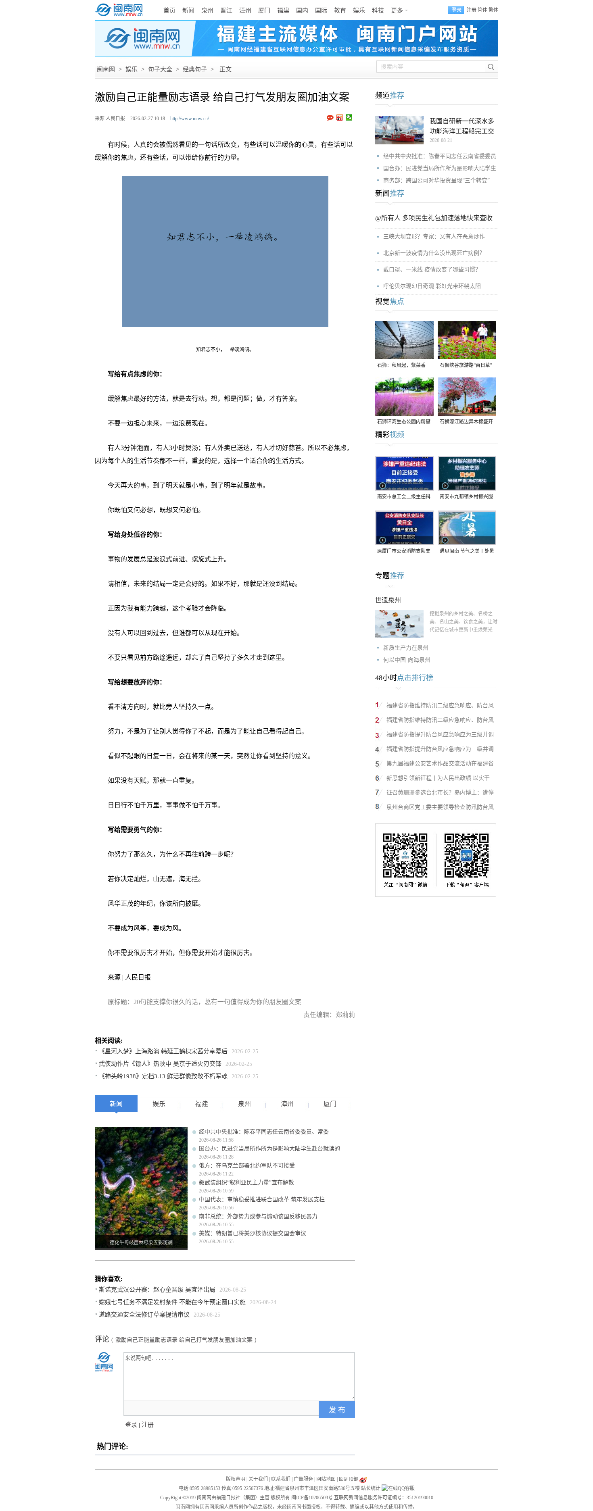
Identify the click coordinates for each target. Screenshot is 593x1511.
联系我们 (280, 1479)
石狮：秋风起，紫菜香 (401, 365)
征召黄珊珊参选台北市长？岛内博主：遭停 (440, 793)
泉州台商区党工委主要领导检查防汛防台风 (440, 807)
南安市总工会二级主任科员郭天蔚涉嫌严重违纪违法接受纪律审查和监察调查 (403, 497)
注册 (471, 10)
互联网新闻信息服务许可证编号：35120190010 (383, 1498)
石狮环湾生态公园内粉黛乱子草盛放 (403, 422)
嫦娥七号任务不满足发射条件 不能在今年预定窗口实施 (172, 1302)
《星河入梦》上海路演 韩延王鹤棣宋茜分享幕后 (163, 1051)
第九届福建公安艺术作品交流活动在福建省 (440, 764)
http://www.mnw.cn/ (189, 118)
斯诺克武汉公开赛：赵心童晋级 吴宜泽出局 (157, 1289)
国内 (302, 10)
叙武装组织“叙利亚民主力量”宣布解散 (246, 1183)
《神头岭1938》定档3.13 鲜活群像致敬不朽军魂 (163, 1076)
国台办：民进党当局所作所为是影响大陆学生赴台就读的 (269, 1149)
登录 (131, 1424)
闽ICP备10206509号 (312, 1498)
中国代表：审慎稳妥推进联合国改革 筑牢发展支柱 (262, 1199)
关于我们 (258, 1479)
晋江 (226, 10)
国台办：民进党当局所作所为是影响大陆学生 (439, 168)
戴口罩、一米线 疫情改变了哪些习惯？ (432, 270)
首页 (169, 10)
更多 (397, 10)
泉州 (207, 10)
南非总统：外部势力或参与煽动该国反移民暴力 (258, 1216)
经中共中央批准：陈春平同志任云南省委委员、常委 (264, 1132)
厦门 (264, 10)
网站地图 (326, 1479)
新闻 (188, 10)
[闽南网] (121, 10)
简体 (482, 10)
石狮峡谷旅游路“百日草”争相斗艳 (466, 366)
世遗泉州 (388, 600)
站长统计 (370, 1488)
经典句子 (195, 69)
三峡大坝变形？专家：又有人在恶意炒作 (434, 236)
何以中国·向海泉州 (406, 660)
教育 (340, 10)
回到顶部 (348, 1479)
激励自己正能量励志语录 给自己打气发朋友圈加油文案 (184, 1340)
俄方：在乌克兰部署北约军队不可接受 (247, 1166)
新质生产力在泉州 (405, 648)
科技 (378, 10)
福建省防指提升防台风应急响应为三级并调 (440, 735)
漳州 (245, 10)
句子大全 (160, 69)
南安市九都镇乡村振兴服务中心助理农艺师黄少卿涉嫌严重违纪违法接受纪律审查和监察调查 (466, 497)
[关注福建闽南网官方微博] (363, 1479)
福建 (283, 10)
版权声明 (235, 1479)
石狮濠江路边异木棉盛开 (466, 422)
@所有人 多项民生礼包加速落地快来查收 (434, 218)
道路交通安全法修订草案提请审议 (144, 1314)
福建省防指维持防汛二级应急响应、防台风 (440, 705)
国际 (321, 10)
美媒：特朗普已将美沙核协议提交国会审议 (252, 1233)
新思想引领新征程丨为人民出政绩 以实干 (438, 778)
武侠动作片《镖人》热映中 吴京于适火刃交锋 (160, 1064)
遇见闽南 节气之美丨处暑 (467, 551)
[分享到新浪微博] (339, 117)
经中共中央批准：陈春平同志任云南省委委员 (439, 156)
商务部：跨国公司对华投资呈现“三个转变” (436, 180)
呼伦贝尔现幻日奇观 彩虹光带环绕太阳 (432, 286)
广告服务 (303, 1479)
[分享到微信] (349, 117)
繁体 (493, 10)
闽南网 (106, 69)
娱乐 (359, 10)
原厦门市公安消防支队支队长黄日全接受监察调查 (403, 551)
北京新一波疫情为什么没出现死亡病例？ (434, 253)
